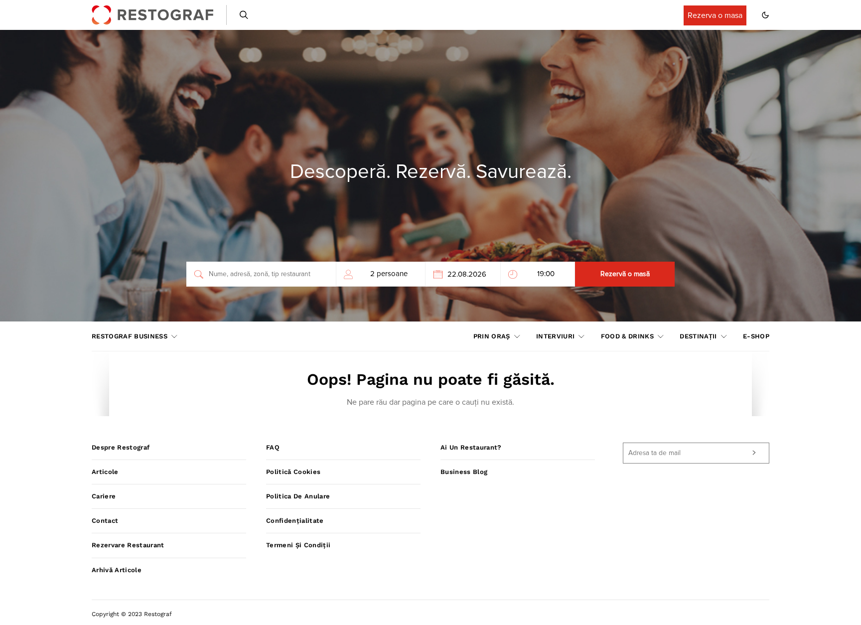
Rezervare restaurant (128, 545)
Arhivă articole (117, 570)
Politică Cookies (293, 471)
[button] (765, 15)
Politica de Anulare (298, 496)
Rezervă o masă (625, 274)
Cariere (104, 496)
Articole (105, 471)
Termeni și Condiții (298, 545)
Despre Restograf (120, 447)
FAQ (273, 447)
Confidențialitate (295, 520)
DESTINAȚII (698, 336)
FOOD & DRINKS (627, 336)
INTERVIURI (555, 336)
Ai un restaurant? (471, 447)
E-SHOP (756, 336)
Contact (105, 520)
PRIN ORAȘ (491, 336)
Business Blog (463, 471)
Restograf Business (129, 336)
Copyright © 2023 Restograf (132, 614)
